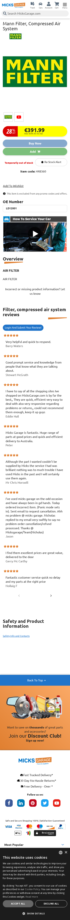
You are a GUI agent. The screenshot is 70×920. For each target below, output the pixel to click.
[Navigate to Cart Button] (57, 3)
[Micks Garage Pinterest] (35, 804)
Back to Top (35, 680)
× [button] (65, 852)
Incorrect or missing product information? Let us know (35, 291)
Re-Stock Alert (52, 162)
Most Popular (14, 844)
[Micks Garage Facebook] (11, 804)
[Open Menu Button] (65, 3)
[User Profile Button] (48, 3)
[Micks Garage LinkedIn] (23, 804)
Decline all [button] (51, 903)
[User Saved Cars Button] (40, 3)
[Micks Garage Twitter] (47, 804)
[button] (35, 913)
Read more (32, 896)
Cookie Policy (32, 889)
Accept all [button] (18, 903)
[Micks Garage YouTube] (59, 804)
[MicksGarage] (13, 5)
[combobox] (61, 852)
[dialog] (35, 884)
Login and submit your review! (23, 327)
